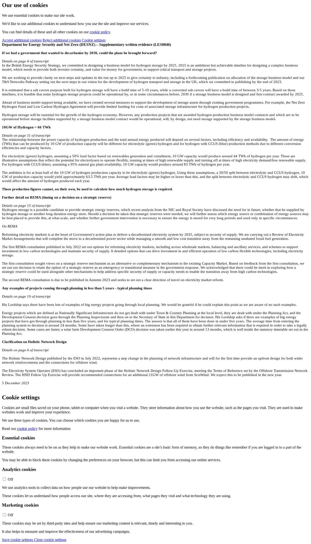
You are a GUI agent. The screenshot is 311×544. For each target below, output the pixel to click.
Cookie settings (93, 40)
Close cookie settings (50, 540)
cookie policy (100, 32)
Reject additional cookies (62, 40)
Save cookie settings (18, 540)
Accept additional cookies (22, 40)
